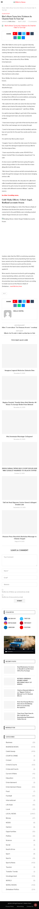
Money (20, 818)
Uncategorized (20, 876)
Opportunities (20, 831)
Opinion (20, 827)
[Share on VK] (15, 37)
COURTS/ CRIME (20, 756)
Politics (20, 836)
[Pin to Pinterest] (28, 33)
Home (3, 8)
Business (20, 742)
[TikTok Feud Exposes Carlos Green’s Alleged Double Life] (19, 488)
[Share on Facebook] (19, 33)
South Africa (20, 849)
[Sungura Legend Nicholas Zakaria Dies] (19, 356)
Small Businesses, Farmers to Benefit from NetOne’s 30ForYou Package (25, 669)
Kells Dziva (11, 21)
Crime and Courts (20, 769)
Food (20, 791)
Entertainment (20, 782)
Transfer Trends (20, 872)
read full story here (16, 286)
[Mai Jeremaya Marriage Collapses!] (19, 422)
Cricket (20, 760)
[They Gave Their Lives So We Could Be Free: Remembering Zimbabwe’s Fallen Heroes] (9, 716)
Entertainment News (20, 787)
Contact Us (30, 906)
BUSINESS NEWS (20, 747)
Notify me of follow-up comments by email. (15, 592)
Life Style (20, 805)
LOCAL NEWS (20, 814)
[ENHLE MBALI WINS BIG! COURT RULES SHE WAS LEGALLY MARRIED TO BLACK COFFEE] (19, 454)
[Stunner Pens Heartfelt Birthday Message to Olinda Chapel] (19, 522)
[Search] (37, 2)
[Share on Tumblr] (32, 33)
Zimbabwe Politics (20, 889)
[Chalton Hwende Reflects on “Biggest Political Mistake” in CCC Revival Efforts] (9, 693)
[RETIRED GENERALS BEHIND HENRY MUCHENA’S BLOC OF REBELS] (9, 681)
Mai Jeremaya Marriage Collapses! (19, 437)
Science (20, 840)
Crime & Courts (20, 765)
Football (20, 796)
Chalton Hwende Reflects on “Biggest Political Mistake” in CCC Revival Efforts (25, 693)
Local (20, 809)
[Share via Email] (23, 37)
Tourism (20, 867)
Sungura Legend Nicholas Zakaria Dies (19, 370)
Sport (20, 854)
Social (20, 845)
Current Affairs (20, 774)
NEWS (20, 823)
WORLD (20, 880)
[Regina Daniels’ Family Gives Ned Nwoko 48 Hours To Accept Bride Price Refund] (19, 388)
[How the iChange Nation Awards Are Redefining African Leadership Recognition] (9, 705)
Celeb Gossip (20, 751)
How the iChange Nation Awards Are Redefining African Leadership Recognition (25, 704)
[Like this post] (15, 33)
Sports (20, 858)
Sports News (20, 863)
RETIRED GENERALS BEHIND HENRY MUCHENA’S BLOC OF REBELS (24, 681)
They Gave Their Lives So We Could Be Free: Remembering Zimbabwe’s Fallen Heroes (25, 716)
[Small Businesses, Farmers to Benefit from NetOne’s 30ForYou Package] (9, 670)
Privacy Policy (10, 906)
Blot (4, 293)
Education (20, 778)
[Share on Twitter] (24, 33)
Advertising (20, 906)
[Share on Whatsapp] (19, 37)
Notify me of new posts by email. (12, 597)
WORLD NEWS (20, 885)
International (20, 800)
